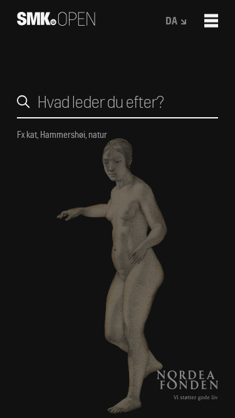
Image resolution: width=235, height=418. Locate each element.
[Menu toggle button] (211, 21)
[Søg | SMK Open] (56, 21)
